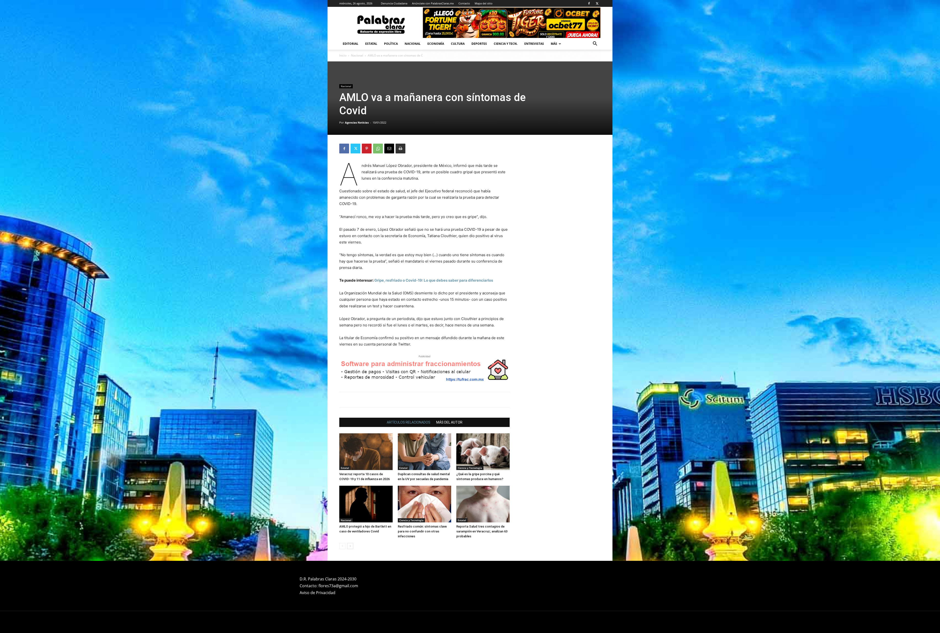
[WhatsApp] (378, 148)
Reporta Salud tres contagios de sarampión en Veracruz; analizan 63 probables (481, 531)
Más (554, 44)
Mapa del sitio (484, 3)
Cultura (458, 44)
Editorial (350, 44)
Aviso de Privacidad (317, 592)
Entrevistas (534, 44)
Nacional (413, 44)
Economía (435, 44)
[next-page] (350, 546)
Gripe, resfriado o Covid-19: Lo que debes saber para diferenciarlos (433, 280)
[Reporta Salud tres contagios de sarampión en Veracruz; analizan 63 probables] (483, 504)
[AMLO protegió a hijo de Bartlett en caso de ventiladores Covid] (366, 504)
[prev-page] (342, 546)
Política (391, 44)
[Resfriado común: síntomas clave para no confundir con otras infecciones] (424, 504)
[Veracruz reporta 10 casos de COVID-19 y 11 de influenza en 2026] (366, 451)
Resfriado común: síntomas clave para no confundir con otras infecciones (422, 531)
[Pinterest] (367, 148)
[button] (595, 44)
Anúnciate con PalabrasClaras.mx (433, 3)
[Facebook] (589, 3)
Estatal (371, 44)
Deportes (479, 44)
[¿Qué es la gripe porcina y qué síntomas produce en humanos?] (483, 451)
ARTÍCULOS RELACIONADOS (408, 422)
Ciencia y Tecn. (505, 44)
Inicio (342, 55)
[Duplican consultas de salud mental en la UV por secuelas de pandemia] (424, 451)
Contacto (464, 3)
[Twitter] (597, 3)
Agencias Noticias (357, 122)
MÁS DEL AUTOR (449, 422)
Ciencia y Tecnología (470, 468)
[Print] (400, 148)
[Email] (389, 148)
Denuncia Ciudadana (394, 3)
